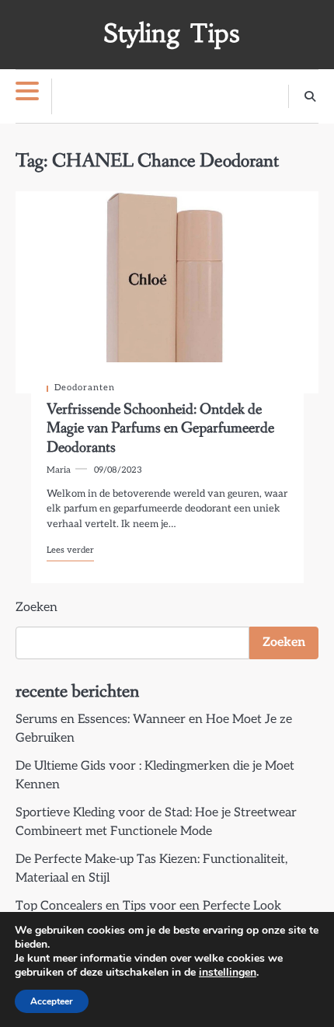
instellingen (227, 973)
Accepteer (51, 1001)
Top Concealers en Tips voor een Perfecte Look (148, 906)
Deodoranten (84, 388)
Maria (59, 470)
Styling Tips (171, 33)
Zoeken (36, 607)
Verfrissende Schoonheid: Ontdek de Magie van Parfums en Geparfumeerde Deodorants (160, 428)
